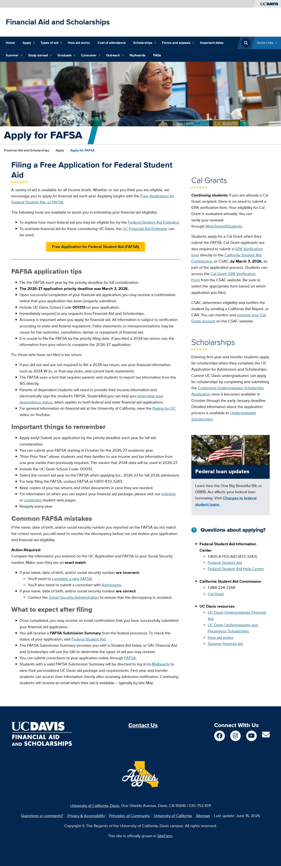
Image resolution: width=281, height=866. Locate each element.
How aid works (79, 42)
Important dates (212, 42)
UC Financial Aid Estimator (145, 228)
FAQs (157, 55)
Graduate (65, 55)
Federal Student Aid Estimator (153, 222)
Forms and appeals (176, 42)
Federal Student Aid (89, 639)
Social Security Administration (74, 597)
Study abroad (38, 55)
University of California (173, 815)
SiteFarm (164, 836)
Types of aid (49, 42)
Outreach (113, 55)
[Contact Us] (266, 736)
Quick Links (265, 42)
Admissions (111, 585)
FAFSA (130, 658)
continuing (33, 500)
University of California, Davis (94, 805)
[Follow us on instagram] (235, 736)
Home (10, 42)
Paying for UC (164, 408)
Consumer (88, 55)
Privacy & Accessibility (86, 815)
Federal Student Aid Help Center (236, 569)
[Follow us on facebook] (219, 736)
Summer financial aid (225, 643)
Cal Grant (216, 594)
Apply (27, 42)
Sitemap (203, 815)
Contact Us (143, 725)
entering (168, 494)
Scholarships (142, 42)
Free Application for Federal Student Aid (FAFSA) (95, 246)
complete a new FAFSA (72, 578)
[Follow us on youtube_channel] (251, 736)
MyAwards (137, 55)
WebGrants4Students (224, 226)
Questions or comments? (42, 815)
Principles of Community (129, 815)
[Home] (41, 733)
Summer (12, 55)
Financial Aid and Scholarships (58, 22)
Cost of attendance (112, 42)
